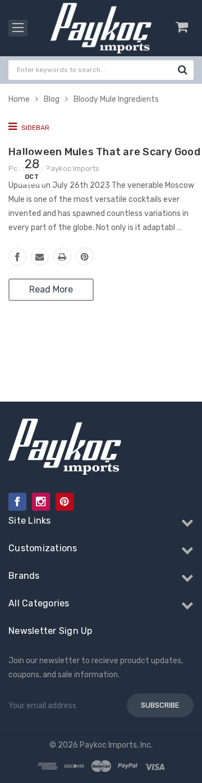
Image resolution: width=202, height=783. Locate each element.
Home (19, 99)
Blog (51, 99)
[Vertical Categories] (17, 28)
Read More (51, 289)
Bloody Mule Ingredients (116, 99)
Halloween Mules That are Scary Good (104, 152)
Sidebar (34, 128)
